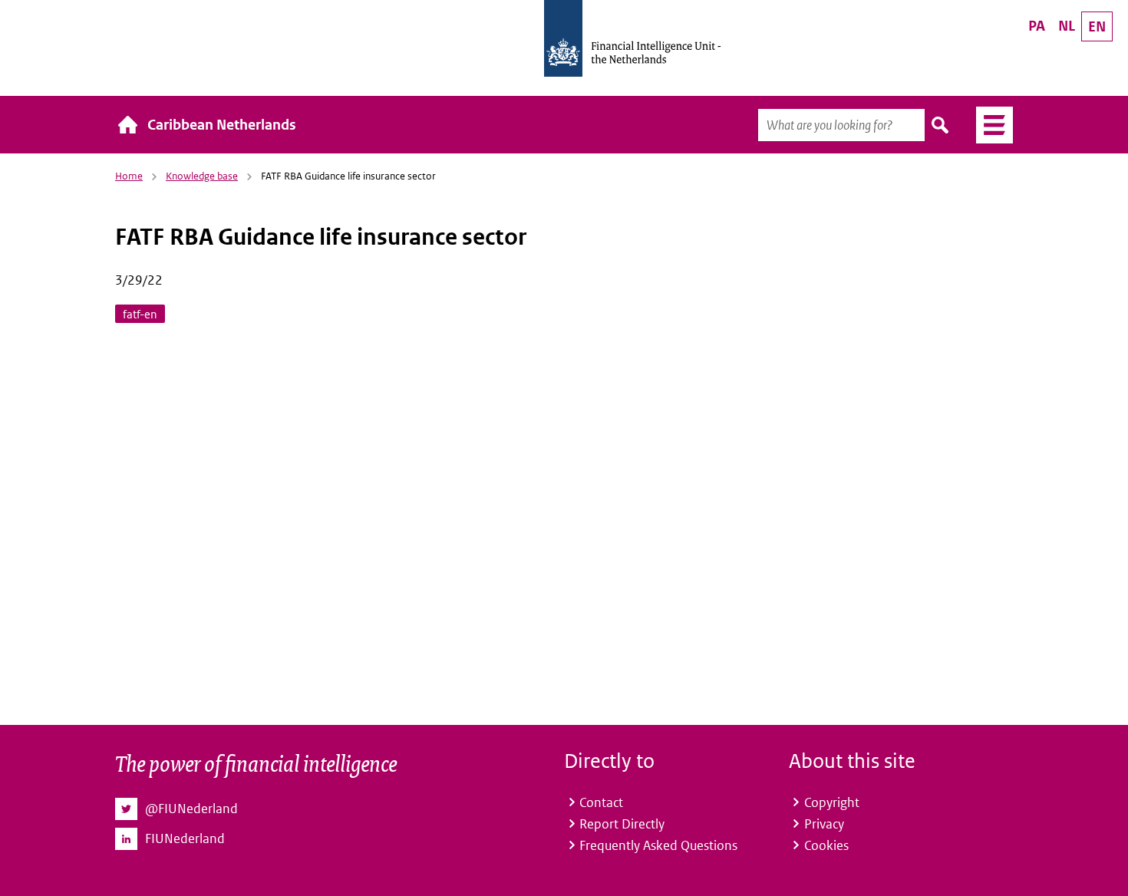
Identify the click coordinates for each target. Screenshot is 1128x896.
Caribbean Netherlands (221, 124)
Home (129, 176)
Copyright (831, 802)
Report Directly (622, 823)
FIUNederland (185, 838)
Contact (601, 802)
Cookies (826, 845)
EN (1097, 26)
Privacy (824, 823)
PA (1036, 26)
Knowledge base (202, 176)
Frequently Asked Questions (658, 845)
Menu (989, 125)
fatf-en (140, 314)
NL (1066, 26)
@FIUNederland (191, 808)
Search (941, 125)
